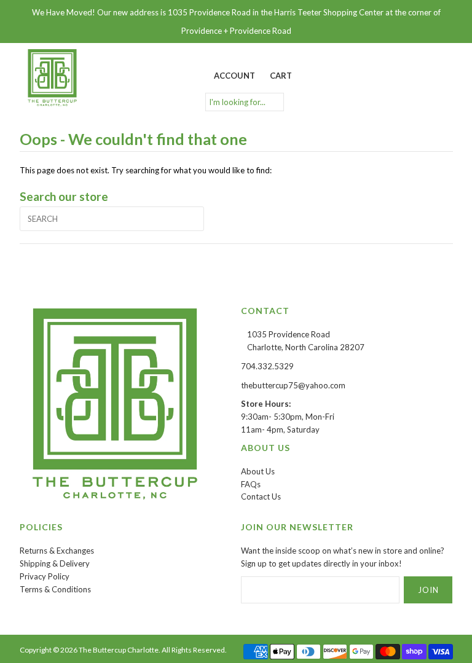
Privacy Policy (44, 576)
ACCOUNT (234, 75)
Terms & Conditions (55, 589)
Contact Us (261, 496)
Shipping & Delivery (55, 563)
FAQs (251, 484)
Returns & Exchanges (57, 550)
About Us (258, 471)
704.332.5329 (267, 366)
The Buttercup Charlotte (119, 649)
